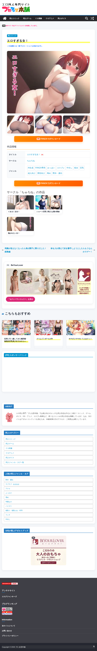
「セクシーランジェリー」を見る (20, 299)
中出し (69, 168)
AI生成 (30, 168)
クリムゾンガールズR (45, 339)
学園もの (9, 502)
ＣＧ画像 (38, 18)
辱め (49, 173)
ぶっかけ (9, 493)
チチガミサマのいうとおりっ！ (80, 339)
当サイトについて (8, 626)
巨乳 (82, 168)
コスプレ (61, 168)
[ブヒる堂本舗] (5, 18)
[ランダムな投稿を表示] (92, 18)
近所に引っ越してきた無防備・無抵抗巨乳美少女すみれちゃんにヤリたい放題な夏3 (15, 340)
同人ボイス (62, 18)
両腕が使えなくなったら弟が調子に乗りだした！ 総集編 (25, 250)
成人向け (31, 173)
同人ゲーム (27, 18)
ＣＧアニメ (50, 18)
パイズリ (9, 506)
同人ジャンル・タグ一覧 (15, 462)
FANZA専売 (40, 168)
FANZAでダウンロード (50, 139)
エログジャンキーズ (9, 596)
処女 (76, 168)
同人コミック (14, 18)
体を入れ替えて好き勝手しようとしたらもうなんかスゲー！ (71, 250)
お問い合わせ (7, 631)
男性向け (41, 173)
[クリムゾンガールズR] (48, 322)
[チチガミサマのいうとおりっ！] (80, 322)
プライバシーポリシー (10, 636)
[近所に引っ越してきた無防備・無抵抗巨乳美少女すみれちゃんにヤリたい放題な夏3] (16, 322)
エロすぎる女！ (33, 154)
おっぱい (51, 168)
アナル (8, 488)
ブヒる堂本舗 (20, 647)
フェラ (8, 515)
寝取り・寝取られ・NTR (14, 510)
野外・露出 (57, 173)
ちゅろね (31, 161)
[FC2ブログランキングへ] (7, 613)
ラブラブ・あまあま (12, 484)
